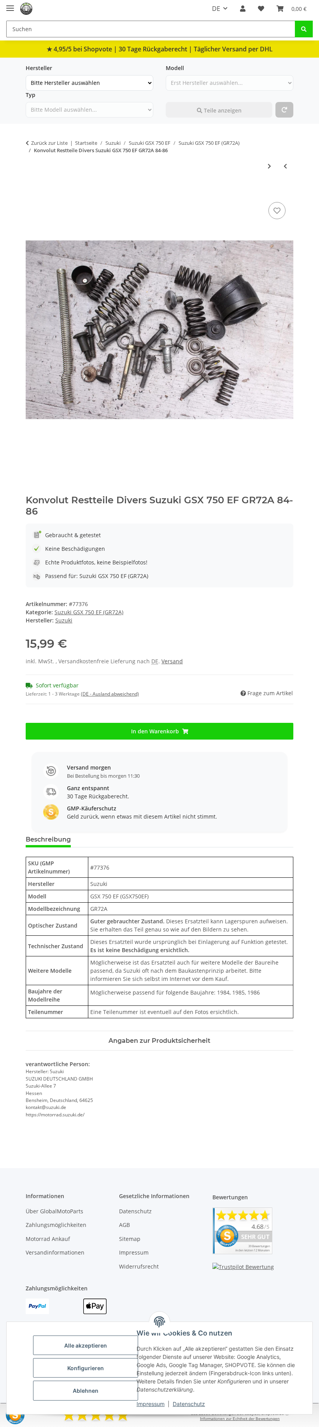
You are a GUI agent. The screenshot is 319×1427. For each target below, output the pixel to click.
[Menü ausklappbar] (10, 5)
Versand (172, 661)
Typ (30, 94)
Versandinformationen (55, 1252)
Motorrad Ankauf (48, 1238)
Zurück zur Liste (49, 142)
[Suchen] (304, 29)
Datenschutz (189, 1404)
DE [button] (216, 8)
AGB (124, 1224)
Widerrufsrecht (139, 1266)
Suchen (175, 94)
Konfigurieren (85, 1368)
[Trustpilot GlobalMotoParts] (243, 1266)
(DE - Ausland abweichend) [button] (110, 694)
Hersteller (39, 68)
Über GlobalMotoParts (54, 1211)
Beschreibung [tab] (48, 839)
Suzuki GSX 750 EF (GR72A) (88, 612)
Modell (175, 68)
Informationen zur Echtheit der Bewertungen (240, 1418)
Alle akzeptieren (85, 1345)
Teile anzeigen (222, 110)
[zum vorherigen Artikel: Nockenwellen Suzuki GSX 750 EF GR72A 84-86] (285, 166)
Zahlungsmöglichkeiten (56, 1224)
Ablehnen (85, 1390)
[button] (243, 8)
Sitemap (129, 1238)
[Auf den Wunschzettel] (277, 210)
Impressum (151, 1404)
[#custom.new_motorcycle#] (284, 110)
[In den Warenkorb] (32, 191)
